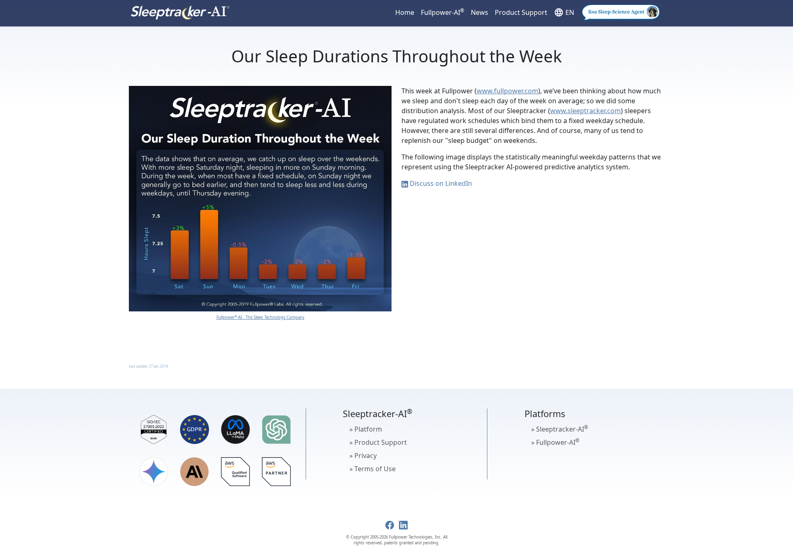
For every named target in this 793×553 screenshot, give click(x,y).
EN (564, 12)
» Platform (365, 429)
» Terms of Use (372, 468)
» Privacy (363, 455)
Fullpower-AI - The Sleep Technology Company (260, 317)
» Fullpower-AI (555, 442)
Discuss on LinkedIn (440, 183)
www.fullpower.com (507, 90)
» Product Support (378, 442)
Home (404, 12)
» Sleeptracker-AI (559, 429)
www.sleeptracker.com (585, 110)
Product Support (521, 12)
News (479, 12)
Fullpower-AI (442, 12)
